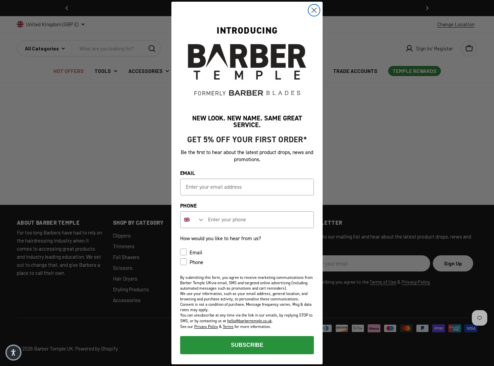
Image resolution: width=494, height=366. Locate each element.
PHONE (188, 205)
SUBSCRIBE (247, 345)
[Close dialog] (314, 10)
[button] (13, 352)
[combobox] (192, 220)
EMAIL (187, 173)
